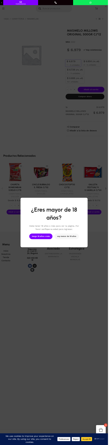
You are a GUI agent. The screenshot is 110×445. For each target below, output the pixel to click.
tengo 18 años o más (41, 236)
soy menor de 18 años (66, 236)
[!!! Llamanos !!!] (55, 2)
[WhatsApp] (90, 2)
